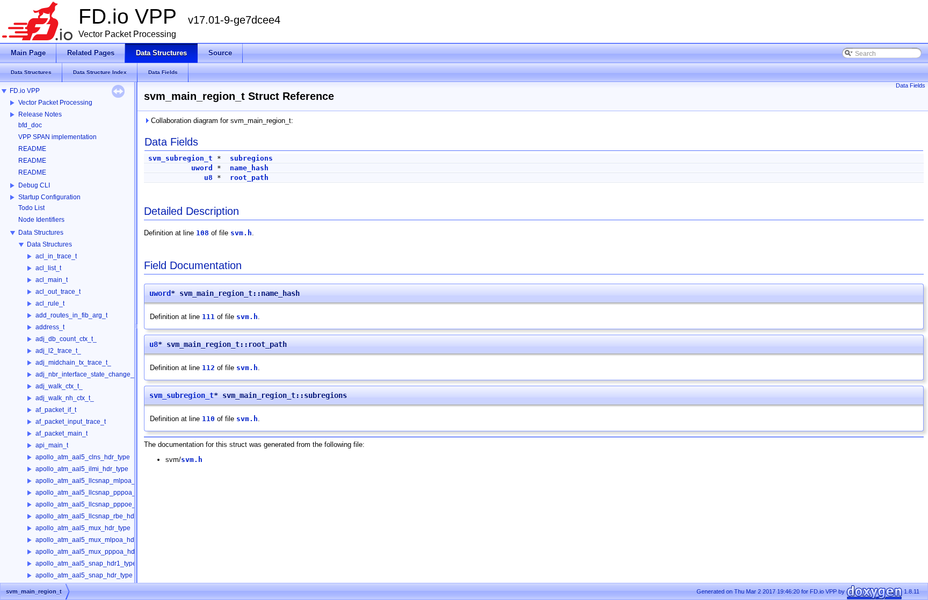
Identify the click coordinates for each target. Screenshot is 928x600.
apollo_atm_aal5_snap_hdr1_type (85, 563)
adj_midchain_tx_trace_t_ (73, 362)
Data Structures (40, 232)
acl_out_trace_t (58, 291)
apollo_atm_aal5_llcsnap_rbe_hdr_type (94, 516)
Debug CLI (34, 185)
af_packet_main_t (61, 433)
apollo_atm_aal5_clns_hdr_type (82, 457)
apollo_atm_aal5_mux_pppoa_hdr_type (94, 551)
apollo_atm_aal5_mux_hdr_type (82, 528)
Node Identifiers (41, 219)
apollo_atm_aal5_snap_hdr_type (84, 575)
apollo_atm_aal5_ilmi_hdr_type (81, 469)
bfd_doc (30, 125)
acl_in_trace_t (56, 256)
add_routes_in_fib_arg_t (71, 315)
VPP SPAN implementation (57, 137)
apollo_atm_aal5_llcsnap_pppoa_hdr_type (98, 492)
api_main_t (51, 445)
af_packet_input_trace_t (70, 421)
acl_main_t (51, 280)
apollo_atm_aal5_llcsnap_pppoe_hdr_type (98, 504)
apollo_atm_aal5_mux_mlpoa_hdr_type (94, 540)
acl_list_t (48, 268)
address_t (49, 327)
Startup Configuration (49, 197)
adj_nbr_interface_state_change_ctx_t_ (93, 374)
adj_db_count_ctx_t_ (66, 339)
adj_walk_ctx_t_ (59, 386)
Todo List (31, 208)
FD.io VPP (25, 91)
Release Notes (40, 114)
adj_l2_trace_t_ (58, 351)
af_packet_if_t (55, 410)
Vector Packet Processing (55, 102)
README (32, 149)
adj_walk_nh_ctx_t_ (64, 398)
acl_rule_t (49, 303)
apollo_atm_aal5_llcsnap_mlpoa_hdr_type (98, 481)
